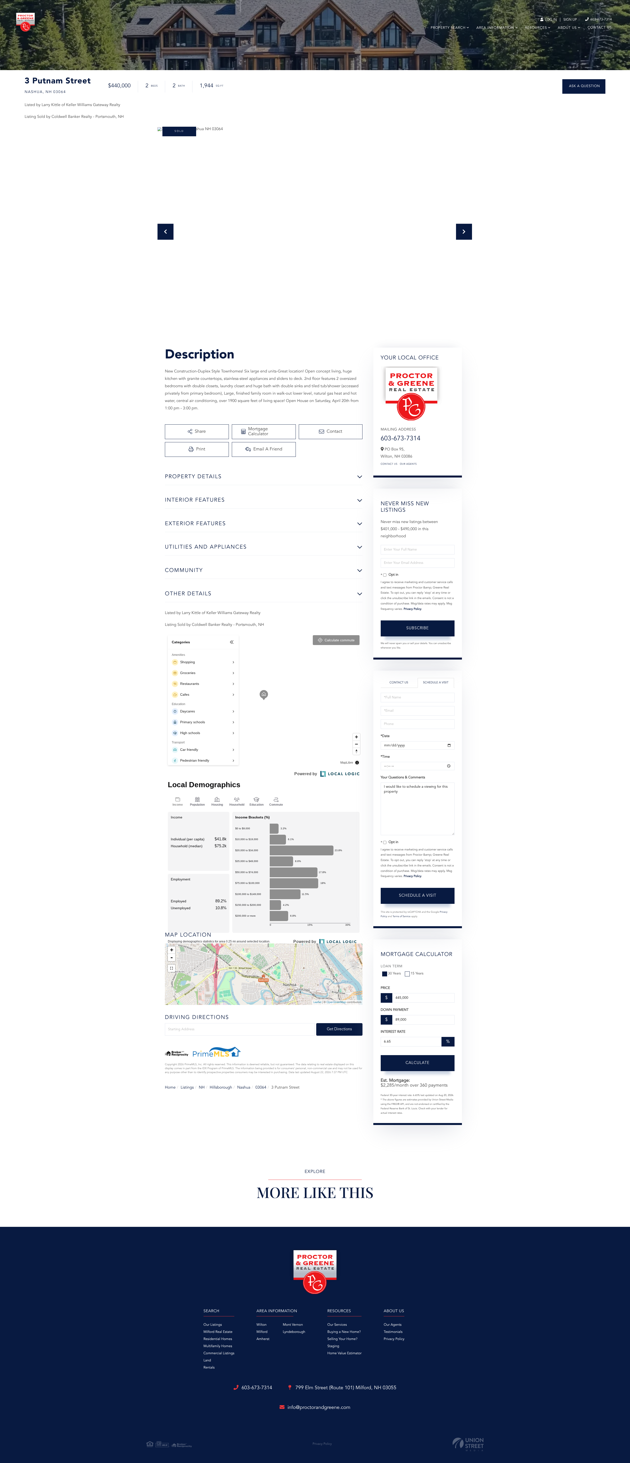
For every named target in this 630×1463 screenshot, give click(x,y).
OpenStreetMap (336, 1002)
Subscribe (417, 628)
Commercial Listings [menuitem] (219, 1353)
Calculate (417, 1063)
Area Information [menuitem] (495, 28)
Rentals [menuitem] (209, 1368)
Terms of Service (401, 916)
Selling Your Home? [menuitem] (342, 1339)
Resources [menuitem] (536, 28)
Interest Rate (393, 1032)
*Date (385, 736)
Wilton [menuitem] (261, 1325)
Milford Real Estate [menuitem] (218, 1332)
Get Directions (339, 1029)
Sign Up (570, 20)
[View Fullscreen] (171, 968)
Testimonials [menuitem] (393, 1332)
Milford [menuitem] (262, 1332)
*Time (385, 757)
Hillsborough (221, 1088)
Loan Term (392, 966)
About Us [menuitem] (567, 28)
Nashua (244, 1088)
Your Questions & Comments (403, 777)
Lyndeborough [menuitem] (294, 1332)
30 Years (394, 973)
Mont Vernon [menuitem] (293, 1325)
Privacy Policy (412, 609)
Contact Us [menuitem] (600, 28)
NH (202, 1088)
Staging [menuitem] (333, 1346)
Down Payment (395, 1010)
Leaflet (317, 1002)
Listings (187, 1088)
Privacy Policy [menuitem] (394, 1339)
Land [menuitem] (207, 1360)
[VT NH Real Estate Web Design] (468, 1444)
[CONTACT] (583, 86)
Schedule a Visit (435, 682)
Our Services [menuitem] (337, 1325)
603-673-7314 (600, 19)
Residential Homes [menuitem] (218, 1339)
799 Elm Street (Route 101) (345, 1388)
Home (170, 1088)
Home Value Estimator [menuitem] (344, 1353)
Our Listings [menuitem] (213, 1325)
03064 (260, 1088)
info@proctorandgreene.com (318, 1407)
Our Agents (408, 464)
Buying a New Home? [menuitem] (344, 1332)
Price (385, 988)
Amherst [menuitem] (262, 1339)
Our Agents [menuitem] (392, 1325)
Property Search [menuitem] (448, 28)
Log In (550, 20)
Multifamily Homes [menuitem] (218, 1346)
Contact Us (389, 464)
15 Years (417, 973)
